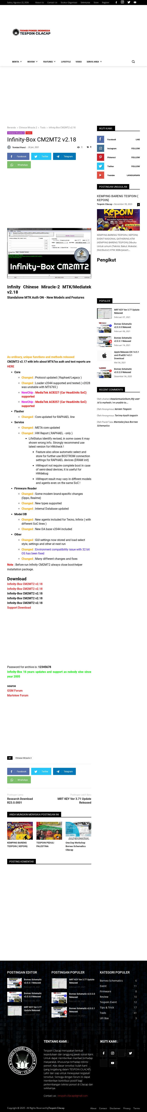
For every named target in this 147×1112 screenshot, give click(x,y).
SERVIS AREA (93, 61)
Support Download (19, 607)
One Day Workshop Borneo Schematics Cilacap (76, 846)
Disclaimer (115, 1108)
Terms (136, 1108)
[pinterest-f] (121, 1053)
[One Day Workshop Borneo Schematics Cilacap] (78, 831)
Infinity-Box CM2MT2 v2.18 (24, 584)
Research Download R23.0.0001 (20, 800)
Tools (29, 132)
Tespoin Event (108, 1002)
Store (96, 2)
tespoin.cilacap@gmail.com (73, 1095)
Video (79, 61)
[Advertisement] (100, 32)
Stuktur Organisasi (69, 2)
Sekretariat (85, 2)
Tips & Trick (107, 1007)
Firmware (105, 991)
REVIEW (31, 61)
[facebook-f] (103, 1053)
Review (104, 996)
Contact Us (52, 2)
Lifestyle (66, 61)
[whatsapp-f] (103, 1063)
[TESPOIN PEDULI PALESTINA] (49, 831)
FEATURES (48, 61)
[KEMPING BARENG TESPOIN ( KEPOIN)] (20, 831)
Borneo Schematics (111, 980)
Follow (135, 148)
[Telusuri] (133, 61)
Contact (103, 1108)
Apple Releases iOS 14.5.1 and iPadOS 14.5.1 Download (126, 355)
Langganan (133, 175)
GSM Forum (15, 690)
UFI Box (104, 1018)
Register (105, 2)
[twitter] (128, 2)
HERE (10, 366)
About (93, 1108)
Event (103, 986)
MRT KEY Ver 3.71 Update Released (74, 800)
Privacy (127, 1108)
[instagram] (122, 2)
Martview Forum (17, 695)
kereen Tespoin (123, 409)
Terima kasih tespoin (126, 415)
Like (138, 139)
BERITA (15, 61)
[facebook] (116, 2)
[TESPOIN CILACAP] (31, 32)
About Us (39, 2)
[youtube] (134, 2)
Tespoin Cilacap (56, 1107)
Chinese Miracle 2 (16, 132)
